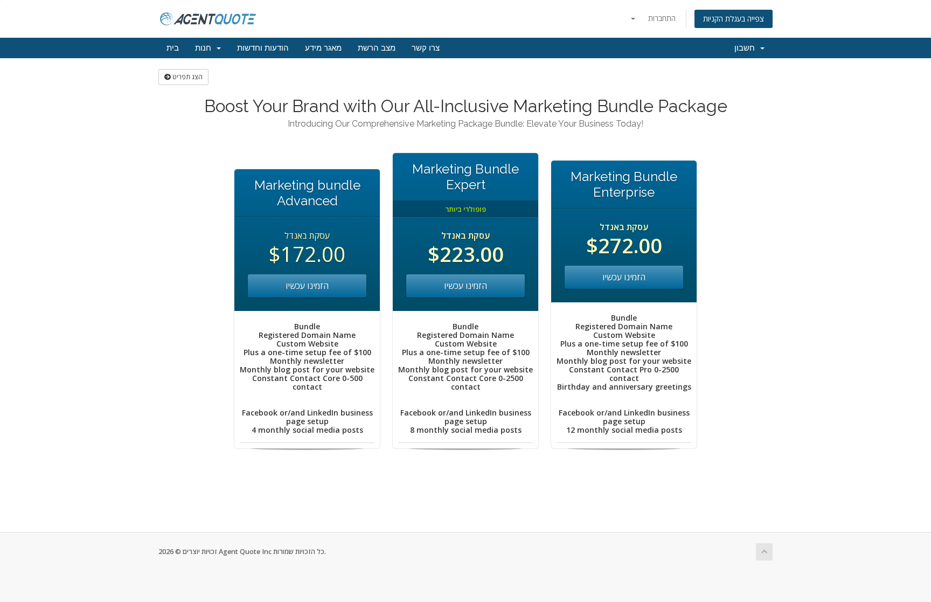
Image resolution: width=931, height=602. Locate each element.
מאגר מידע (323, 48)
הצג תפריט (187, 76)
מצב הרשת (376, 48)
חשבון (746, 48)
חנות (205, 48)
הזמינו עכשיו (307, 286)
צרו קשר (426, 48)
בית (172, 48)
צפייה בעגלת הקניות (733, 18)
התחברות (662, 18)
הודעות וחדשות (263, 48)
